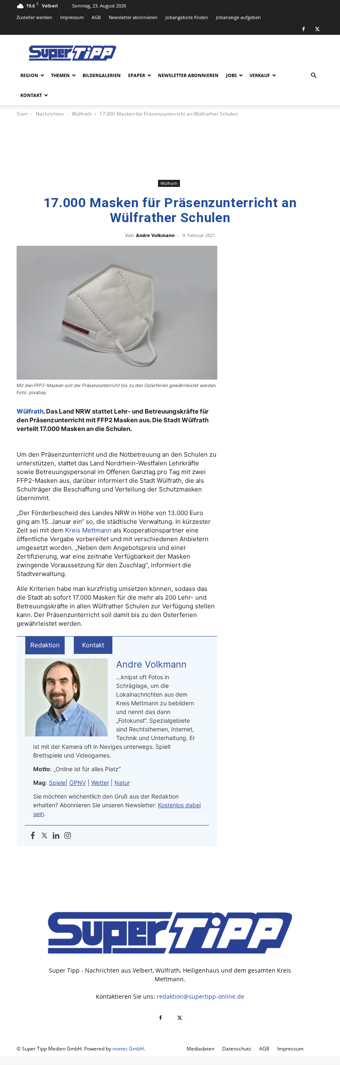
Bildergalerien (102, 75)
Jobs (231, 75)
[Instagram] (67, 836)
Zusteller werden (34, 17)
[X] (317, 29)
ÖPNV (77, 782)
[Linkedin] (56, 836)
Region (29, 75)
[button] (313, 76)
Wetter (100, 782)
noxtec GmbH (128, 1048)
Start (22, 113)
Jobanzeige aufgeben (238, 17)
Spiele (57, 782)
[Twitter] (44, 836)
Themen (60, 75)
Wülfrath (82, 113)
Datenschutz (236, 1048)
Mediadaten (200, 1048)
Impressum (72, 17)
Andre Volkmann (155, 235)
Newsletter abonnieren (133, 17)
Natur (122, 782)
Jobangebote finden (186, 17)
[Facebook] (303, 29)
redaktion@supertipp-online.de (200, 996)
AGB (96, 17)
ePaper (136, 75)
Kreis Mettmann (88, 530)
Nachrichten (50, 113)
